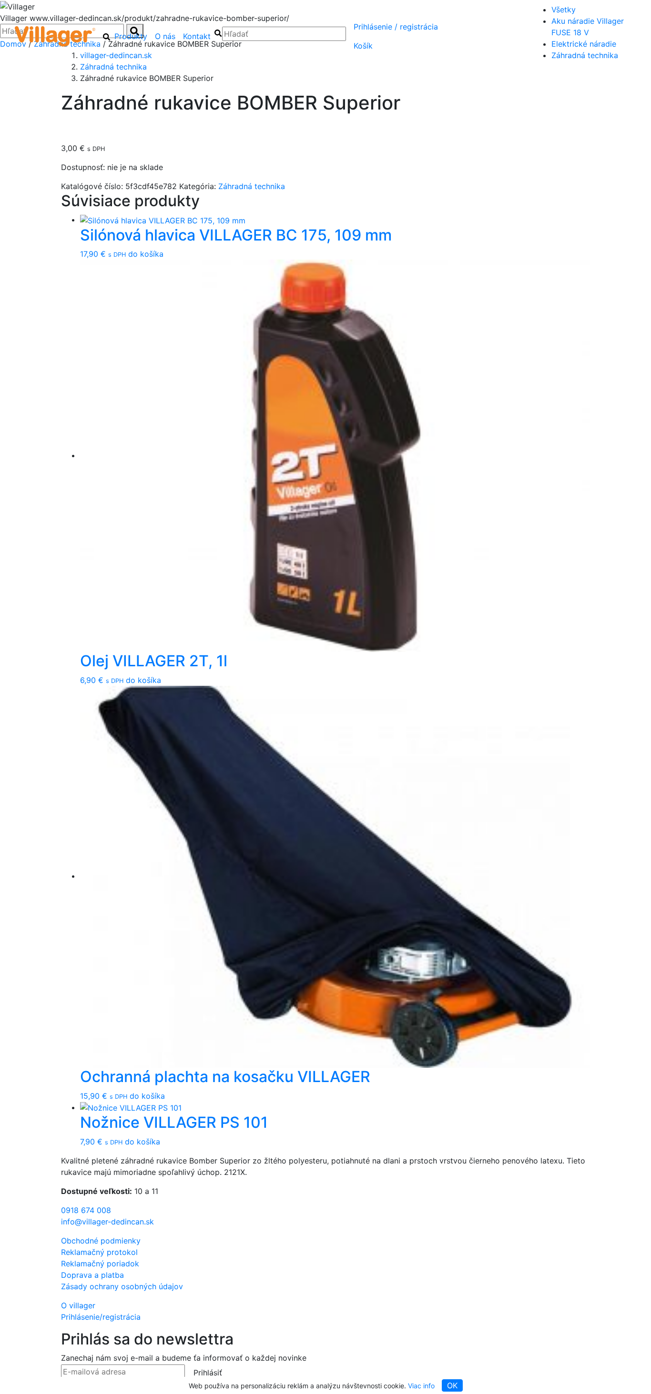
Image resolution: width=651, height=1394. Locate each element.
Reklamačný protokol (99, 1252)
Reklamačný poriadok (100, 1263)
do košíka (145, 254)
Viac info (421, 1386)
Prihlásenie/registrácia (396, 26)
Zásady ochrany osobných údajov (122, 1286)
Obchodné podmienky (101, 1240)
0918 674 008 (86, 1210)
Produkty (130, 36)
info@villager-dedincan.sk (107, 1221)
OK (452, 1385)
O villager (78, 1305)
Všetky (563, 9)
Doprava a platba (92, 1275)
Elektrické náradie (583, 44)
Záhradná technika (584, 55)
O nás (165, 36)
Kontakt (197, 36)
